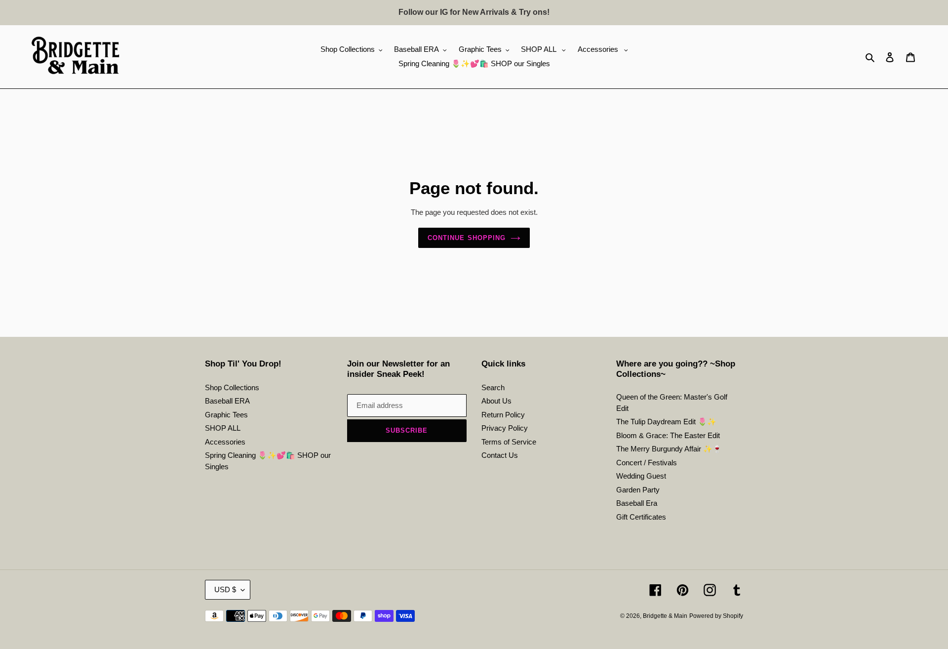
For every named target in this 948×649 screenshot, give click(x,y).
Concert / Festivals (646, 462)
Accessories (225, 442)
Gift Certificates (641, 517)
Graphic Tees (226, 414)
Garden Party (638, 490)
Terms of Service (508, 442)
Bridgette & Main (665, 615)
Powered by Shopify (716, 615)
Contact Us (499, 455)
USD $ (225, 589)
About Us (496, 401)
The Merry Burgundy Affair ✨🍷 (669, 449)
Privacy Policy (504, 428)
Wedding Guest (641, 476)
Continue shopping (467, 238)
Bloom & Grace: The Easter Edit (668, 435)
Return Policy (503, 414)
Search (493, 387)
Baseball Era (636, 503)
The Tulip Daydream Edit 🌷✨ (666, 421)
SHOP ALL (222, 428)
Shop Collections (232, 387)
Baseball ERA (227, 401)
